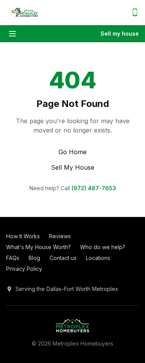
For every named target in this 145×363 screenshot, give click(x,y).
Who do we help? (102, 247)
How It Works (23, 236)
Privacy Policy (24, 268)
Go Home (72, 152)
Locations (98, 258)
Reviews (60, 236)
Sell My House (72, 167)
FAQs (12, 258)
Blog (34, 258)
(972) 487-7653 (94, 188)
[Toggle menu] (12, 34)
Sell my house (120, 33)
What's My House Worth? (38, 247)
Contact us (63, 258)
